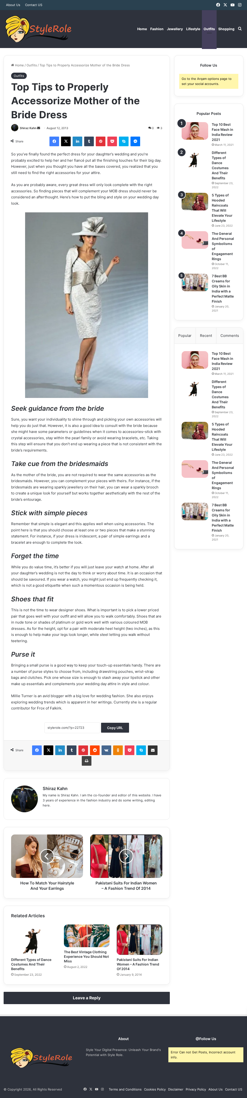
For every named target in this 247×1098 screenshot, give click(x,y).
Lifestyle (193, 29)
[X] (66, 141)
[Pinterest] (100, 141)
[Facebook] (54, 141)
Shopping (226, 29)
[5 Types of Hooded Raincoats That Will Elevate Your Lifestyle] (195, 201)
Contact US (33, 5)
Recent (206, 335)
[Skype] (124, 141)
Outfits (209, 29)
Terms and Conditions (125, 1089)
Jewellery (175, 29)
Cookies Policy (155, 1089)
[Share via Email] (153, 750)
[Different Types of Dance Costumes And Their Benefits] (34, 939)
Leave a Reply (87, 997)
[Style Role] (38, 29)
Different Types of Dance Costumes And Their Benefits (31, 964)
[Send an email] (38, 128)
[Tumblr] (89, 141)
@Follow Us (206, 1038)
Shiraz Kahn (28, 128)
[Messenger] (135, 141)
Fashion (157, 29)
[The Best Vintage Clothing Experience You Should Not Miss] (87, 935)
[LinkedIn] (77, 141)
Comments (229, 335)
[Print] (86, 761)
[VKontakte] (106, 750)
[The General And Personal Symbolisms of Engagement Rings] (195, 240)
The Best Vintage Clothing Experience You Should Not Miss (86, 956)
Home (142, 29)
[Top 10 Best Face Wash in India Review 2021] (195, 131)
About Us (13, 5)
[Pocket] (112, 141)
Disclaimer (175, 1089)
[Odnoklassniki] (118, 750)
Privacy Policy (196, 1089)
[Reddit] (95, 750)
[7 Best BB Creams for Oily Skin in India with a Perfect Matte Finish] (195, 282)
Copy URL (115, 728)
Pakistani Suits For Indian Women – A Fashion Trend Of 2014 (138, 964)
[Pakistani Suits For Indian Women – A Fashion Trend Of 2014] (139, 939)
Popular (185, 335)
